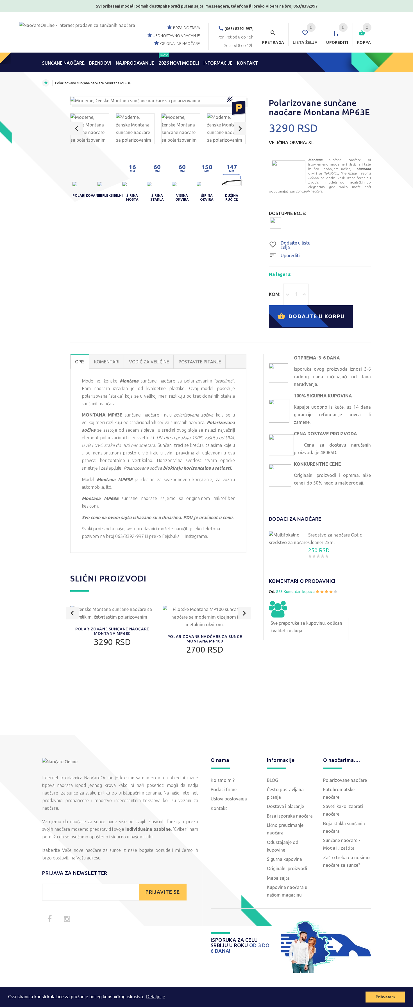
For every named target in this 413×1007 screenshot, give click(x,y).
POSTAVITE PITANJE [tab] (200, 361)
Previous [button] (76, 128)
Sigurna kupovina (284, 859)
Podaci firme (224, 789)
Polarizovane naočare (345, 780)
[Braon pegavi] (275, 222)
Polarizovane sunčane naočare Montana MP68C (112, 631)
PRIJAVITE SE (163, 892)
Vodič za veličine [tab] (149, 361)
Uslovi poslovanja (229, 798)
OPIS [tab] (80, 361)
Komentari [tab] (106, 361)
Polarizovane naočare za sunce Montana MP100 (204, 638)
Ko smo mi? (223, 780)
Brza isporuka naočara (290, 815)
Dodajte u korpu (315, 316)
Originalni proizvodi (287, 868)
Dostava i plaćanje (285, 806)
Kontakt (219, 808)
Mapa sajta (278, 878)
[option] (89, 128)
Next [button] (240, 128)
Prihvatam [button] (385, 997)
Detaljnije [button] (155, 996)
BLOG (272, 780)
